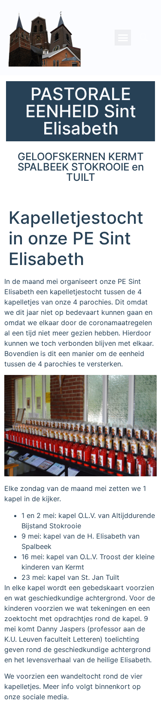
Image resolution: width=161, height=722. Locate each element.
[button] (123, 38)
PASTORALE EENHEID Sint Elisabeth (80, 111)
